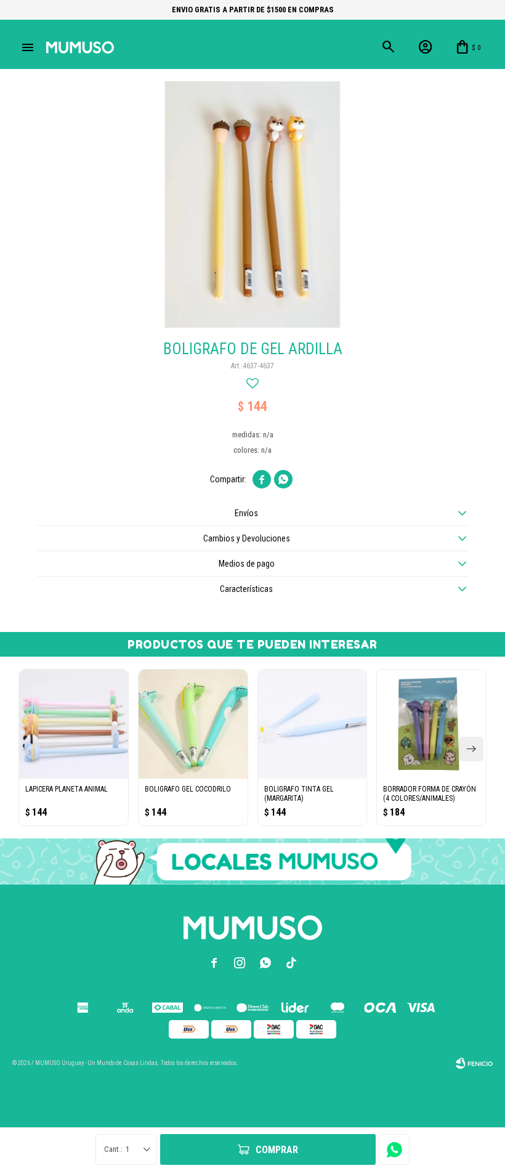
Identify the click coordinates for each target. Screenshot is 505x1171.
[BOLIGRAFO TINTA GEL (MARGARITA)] (312, 724)
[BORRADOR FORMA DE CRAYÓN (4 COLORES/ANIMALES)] (431, 724)
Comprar (277, 1150)
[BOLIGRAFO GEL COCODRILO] (193, 724)
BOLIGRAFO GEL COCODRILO (188, 789)
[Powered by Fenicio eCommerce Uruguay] (474, 1063)
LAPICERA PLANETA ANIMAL (66, 789)
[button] (471, 749)
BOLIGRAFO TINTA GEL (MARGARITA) (299, 794)
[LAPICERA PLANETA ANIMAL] (73, 724)
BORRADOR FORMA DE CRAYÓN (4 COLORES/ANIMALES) (429, 794)
